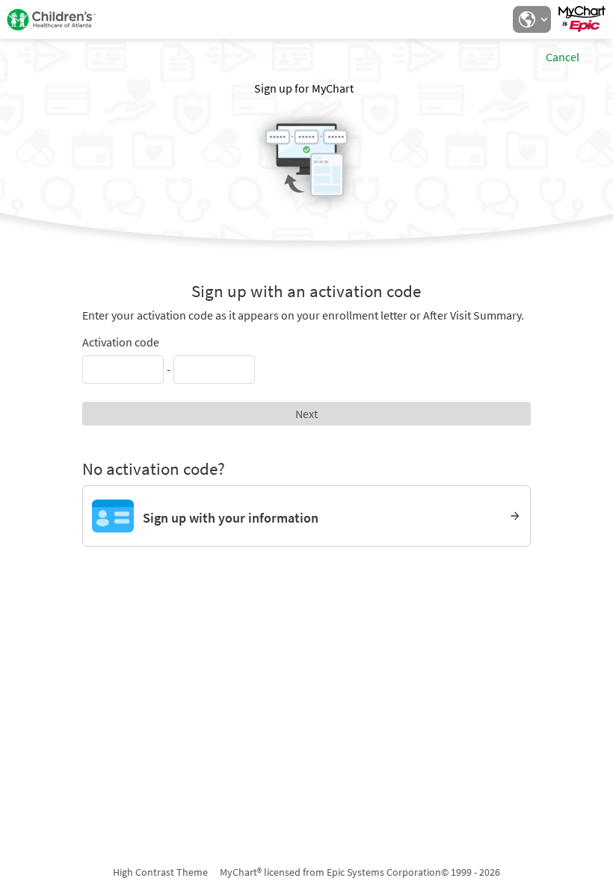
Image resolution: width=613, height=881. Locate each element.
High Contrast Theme (160, 872)
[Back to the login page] (51, 19)
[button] (531, 19)
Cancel (562, 56)
